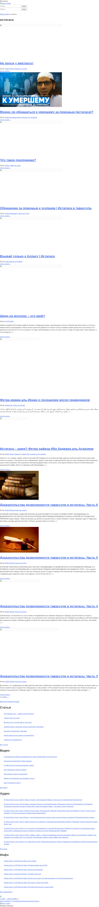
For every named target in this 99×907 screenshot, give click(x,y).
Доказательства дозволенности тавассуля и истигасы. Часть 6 (49, 504)
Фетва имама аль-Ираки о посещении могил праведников (45, 400)
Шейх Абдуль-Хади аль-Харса (16, 510)
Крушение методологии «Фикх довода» (18, 761)
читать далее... (5, 71)
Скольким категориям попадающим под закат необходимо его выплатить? (30, 757)
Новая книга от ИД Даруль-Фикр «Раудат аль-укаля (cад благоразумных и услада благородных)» (38, 878)
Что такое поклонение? (18, 160)
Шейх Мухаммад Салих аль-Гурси (17, 213)
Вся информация (6, 892)
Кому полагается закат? (12, 783)
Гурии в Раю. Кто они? (12, 718)
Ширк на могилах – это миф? (22, 316)
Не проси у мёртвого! (16, 63)
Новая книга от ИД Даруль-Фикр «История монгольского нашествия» (29, 887)
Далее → (6, 697)
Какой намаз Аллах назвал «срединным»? (19, 735)
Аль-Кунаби (9, 321)
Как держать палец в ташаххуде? (16, 774)
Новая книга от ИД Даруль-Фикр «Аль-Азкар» (20, 861)
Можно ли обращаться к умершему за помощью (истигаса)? (46, 112)
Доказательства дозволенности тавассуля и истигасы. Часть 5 (49, 557)
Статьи (19, 12)
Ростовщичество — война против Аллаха (19, 714)
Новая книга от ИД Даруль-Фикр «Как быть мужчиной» (23, 869)
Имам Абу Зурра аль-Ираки (15, 405)
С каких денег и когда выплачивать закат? (19, 765)
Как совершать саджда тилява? (15, 770)
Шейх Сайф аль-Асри (13, 165)
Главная (3, 12)
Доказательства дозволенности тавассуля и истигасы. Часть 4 (49, 606)
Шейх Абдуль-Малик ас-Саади (16, 69)
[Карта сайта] (5, 903)
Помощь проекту (65, 12)
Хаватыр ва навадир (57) (13, 740)
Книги (42, 12)
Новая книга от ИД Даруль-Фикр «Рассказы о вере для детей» (26, 882)
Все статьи (4, 745)
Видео (51, 12)
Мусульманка (27, 12)
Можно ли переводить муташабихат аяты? (19, 778)
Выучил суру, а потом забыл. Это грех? (18, 722)
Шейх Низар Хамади (12, 454)
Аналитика (36, 12)
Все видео (3, 787)
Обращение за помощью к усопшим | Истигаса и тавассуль (46, 208)
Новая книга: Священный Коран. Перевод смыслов (22, 874)
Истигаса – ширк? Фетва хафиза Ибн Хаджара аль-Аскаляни (46, 448)
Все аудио (3, 849)
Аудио (46, 12)
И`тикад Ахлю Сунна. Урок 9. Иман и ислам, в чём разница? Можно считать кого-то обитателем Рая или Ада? (43, 800)
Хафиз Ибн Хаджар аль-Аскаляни (34, 454)
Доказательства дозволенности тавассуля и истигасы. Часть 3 (49, 676)
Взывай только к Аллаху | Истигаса (27, 256)
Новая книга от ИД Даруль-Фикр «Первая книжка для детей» (25, 865)
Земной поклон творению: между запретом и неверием (24, 727)
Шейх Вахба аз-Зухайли (13, 261)
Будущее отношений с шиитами (15, 731)
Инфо (56, 12)
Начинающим (11, 12)
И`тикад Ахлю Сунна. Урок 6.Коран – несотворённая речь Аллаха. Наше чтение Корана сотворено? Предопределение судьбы (49, 817)
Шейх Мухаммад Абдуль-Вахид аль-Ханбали (21, 117)
